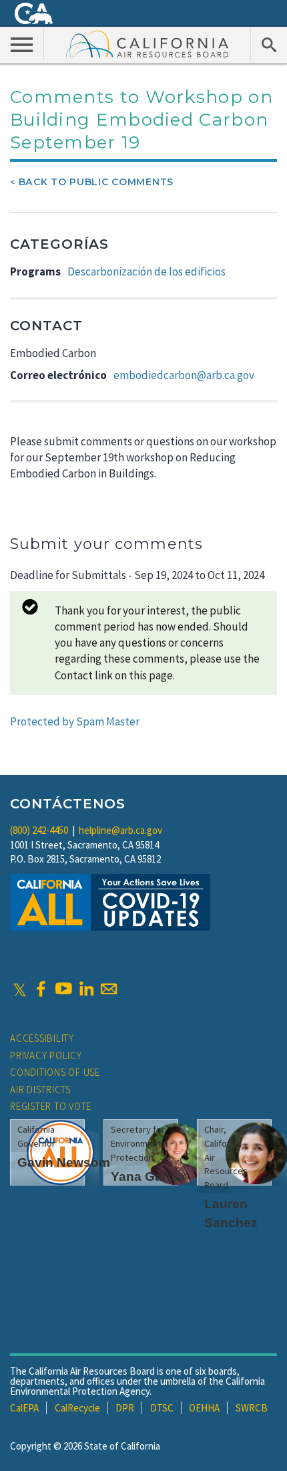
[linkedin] (86, 989)
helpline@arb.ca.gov (120, 830)
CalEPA (24, 1407)
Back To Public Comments (96, 182)
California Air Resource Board (147, 43)
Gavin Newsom (63, 1162)
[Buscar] (268, 44)
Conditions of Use (55, 1072)
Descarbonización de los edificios (146, 271)
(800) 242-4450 (39, 830)
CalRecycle (77, 1407)
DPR (124, 1407)
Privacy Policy (46, 1055)
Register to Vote (50, 1106)
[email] (108, 989)
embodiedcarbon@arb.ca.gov (183, 375)
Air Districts (40, 1089)
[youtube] (63, 989)
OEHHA (204, 1407)
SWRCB (252, 1407)
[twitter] (20, 989)
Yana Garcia (148, 1176)
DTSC (162, 1407)
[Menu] (22, 44)
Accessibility (42, 1038)
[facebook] (40, 989)
